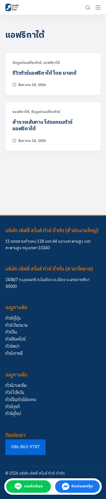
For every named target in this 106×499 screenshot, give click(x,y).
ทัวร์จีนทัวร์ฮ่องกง (20, 399)
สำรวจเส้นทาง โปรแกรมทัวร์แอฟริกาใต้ (42, 125)
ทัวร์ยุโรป (13, 413)
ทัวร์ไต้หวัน (14, 392)
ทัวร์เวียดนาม (16, 325)
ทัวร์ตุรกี (12, 406)
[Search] (88, 7)
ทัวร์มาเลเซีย (16, 385)
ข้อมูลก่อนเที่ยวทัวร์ (26, 63)
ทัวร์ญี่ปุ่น (13, 318)
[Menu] (98, 7)
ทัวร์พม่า (12, 346)
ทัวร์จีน (11, 332)
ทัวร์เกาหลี (14, 353)
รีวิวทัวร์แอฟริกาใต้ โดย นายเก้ (44, 73)
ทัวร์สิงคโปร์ (15, 339)
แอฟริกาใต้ (51, 63)
